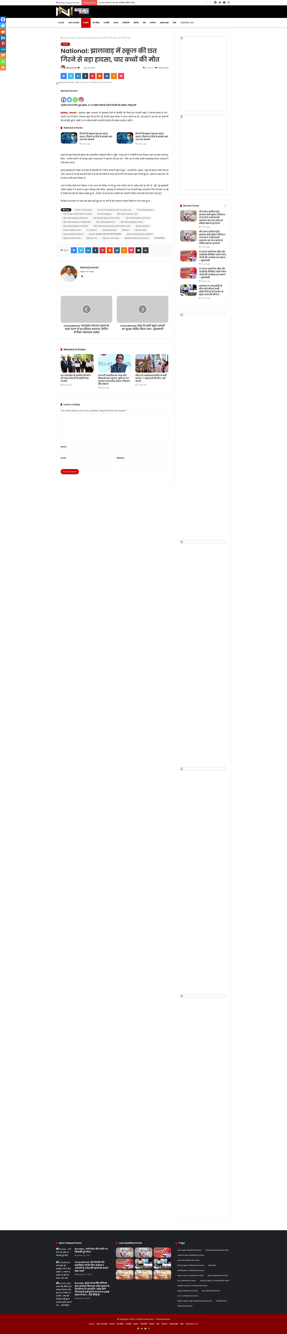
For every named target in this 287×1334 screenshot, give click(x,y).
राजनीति (106, 22)
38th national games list (105, 222)
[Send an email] (79, 68)
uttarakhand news (184, 1306)
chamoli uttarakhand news (188, 1260)
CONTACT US (186, 22)
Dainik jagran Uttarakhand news (190, 1265)
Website (120, 458)
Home (61, 22)
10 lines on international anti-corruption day (114, 210)
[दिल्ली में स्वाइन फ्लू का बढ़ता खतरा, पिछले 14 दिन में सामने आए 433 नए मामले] (69, 138)
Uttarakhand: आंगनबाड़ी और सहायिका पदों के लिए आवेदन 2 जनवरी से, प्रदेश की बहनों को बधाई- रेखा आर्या (92, 1266)
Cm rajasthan (91, 230)
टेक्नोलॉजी (125, 22)
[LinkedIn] (78, 76)
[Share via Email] (138, 250)
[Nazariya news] (73, 12)
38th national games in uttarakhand (77, 222)
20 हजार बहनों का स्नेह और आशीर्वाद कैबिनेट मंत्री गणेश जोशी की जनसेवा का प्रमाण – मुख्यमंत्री (133, 2)
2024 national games (145, 210)
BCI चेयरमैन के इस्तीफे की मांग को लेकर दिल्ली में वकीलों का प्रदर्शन (76, 378)
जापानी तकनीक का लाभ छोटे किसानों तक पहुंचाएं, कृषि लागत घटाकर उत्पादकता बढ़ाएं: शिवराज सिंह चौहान (114, 379)
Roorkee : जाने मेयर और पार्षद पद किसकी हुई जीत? (91, 1250)
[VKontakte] (107, 76)
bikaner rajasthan (142, 226)
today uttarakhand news (187, 1290)
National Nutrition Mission (73, 234)
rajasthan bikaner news (72, 238)
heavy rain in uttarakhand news (190, 1275)
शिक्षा (174, 22)
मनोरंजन (153, 22)
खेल (144, 22)
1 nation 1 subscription (83, 210)
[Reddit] (100, 76)
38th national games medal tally (75, 226)
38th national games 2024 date (75, 218)
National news (140, 230)
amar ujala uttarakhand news (189, 1250)
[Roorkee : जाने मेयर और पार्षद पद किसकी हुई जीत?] (64, 1253)
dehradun (212, 1265)
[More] (3, 67)
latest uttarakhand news (218, 1275)
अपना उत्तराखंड (73, 22)
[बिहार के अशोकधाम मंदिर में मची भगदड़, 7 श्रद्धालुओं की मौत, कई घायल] (151, 363)
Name (63, 446)
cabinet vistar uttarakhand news (190, 1255)
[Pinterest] (92, 76)
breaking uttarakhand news (217, 1250)
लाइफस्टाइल (164, 22)
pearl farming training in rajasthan (140, 234)
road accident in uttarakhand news (214, 1280)
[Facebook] (64, 76)
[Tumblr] (85, 76)
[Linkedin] (3, 37)
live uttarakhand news (186, 1280)
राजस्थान (94, 112)
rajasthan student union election (136, 238)
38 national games (104, 214)
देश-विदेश (96, 22)
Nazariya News (163, 1319)
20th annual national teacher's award (77, 214)
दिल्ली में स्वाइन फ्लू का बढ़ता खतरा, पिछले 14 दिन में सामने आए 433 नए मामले (96, 136)
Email (63, 458)
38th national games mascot (131, 222)
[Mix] (3, 55)
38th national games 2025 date (138, 218)
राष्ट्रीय (85, 22)
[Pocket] (121, 76)
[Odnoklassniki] (114, 76)
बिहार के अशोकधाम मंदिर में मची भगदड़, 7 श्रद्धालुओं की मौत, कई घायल (151, 378)
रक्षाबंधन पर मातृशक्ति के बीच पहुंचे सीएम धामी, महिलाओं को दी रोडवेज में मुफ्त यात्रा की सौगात (211, 290)
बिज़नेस (136, 22)
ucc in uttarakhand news (187, 1296)
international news (109, 230)
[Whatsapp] (75, 97)
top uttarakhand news (211, 1290)
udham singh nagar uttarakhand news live (194, 1301)
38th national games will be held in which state (112, 226)
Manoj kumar (71, 68)
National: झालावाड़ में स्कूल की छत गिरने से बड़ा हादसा (105, 234)
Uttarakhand (221, 1301)
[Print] (146, 250)
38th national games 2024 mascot (106, 218)
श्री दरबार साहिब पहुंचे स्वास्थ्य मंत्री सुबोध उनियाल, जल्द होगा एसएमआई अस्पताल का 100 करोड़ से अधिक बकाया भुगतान (212, 217)
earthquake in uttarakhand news (190, 1270)
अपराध (115, 22)
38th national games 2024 (127, 214)
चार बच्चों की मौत (159, 238)
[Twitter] (71, 76)
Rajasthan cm (91, 238)
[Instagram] (81, 97)
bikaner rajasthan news (72, 230)
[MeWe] (3, 49)
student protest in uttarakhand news (192, 1285)
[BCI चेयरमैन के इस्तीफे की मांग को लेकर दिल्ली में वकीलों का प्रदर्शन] (77, 363)
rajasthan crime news (110, 238)
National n (126, 230)
